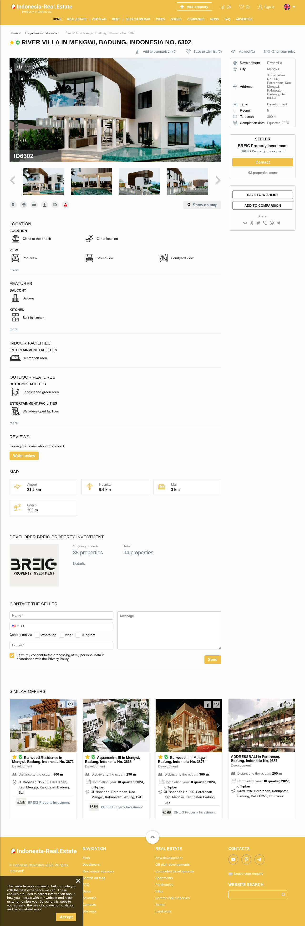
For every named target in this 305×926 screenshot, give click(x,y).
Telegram (88, 635)
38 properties (88, 553)
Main (86, 858)
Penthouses (164, 884)
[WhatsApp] (271, 223)
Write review (24, 456)
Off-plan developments (172, 864)
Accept (66, 917)
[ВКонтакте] (245, 223)
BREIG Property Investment (262, 151)
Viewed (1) (247, 51)
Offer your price (283, 51)
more (14, 269)
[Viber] (265, 223)
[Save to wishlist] (70, 704)
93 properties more (262, 173)
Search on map (94, 878)
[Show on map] (13, 204)
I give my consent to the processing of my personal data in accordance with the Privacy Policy (61, 657)
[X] (258, 223)
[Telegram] (278, 223)
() (229, 7)
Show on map (205, 205)
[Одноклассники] (251, 223)
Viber (69, 635)
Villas (159, 891)
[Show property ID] (55, 204)
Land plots (163, 911)
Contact (262, 162)
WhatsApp (48, 635)
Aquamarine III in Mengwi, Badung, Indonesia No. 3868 (112, 760)
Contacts (89, 904)
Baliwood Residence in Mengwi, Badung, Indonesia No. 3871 (43, 760)
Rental (160, 904)
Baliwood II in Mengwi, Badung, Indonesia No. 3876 (183, 760)
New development (169, 858)
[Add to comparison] (61, 704)
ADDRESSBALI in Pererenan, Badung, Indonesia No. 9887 (255, 759)
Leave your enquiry (248, 873)
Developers (91, 864)
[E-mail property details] (34, 204)
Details (79, 563)
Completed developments (174, 871)
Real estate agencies (98, 871)
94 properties (138, 553)
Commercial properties (172, 898)
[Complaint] (65, 204)
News (86, 891)
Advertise (89, 898)
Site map (89, 911)
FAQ (85, 884)
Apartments (164, 878)
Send (213, 660)
